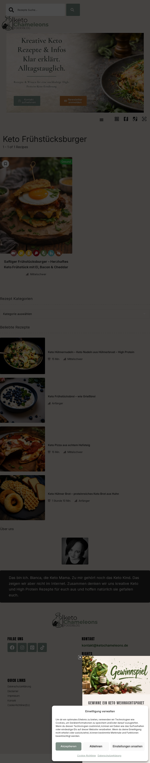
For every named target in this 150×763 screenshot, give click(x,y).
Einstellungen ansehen (127, 746)
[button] (80, 657)
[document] (75, 381)
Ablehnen (96, 746)
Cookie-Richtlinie (86, 755)
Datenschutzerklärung (109, 755)
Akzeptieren (68, 746)
